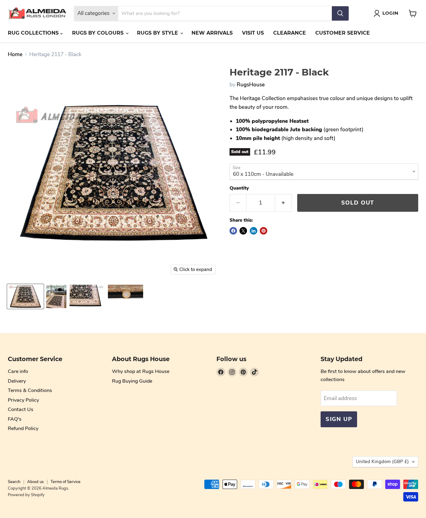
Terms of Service (65, 482)
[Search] (340, 13)
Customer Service (342, 33)
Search (14, 482)
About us (35, 482)
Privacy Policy (23, 400)
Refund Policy (23, 428)
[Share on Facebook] (233, 231)
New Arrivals (212, 33)
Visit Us (253, 33)
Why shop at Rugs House (140, 371)
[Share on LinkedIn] (253, 231)
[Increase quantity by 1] (283, 203)
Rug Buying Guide (132, 381)
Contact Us (20, 409)
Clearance (289, 33)
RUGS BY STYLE (158, 33)
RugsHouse (251, 84)
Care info (18, 371)
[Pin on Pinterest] (263, 231)
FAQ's (15, 419)
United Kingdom (382, 461)
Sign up (339, 419)
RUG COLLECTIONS (34, 33)
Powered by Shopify (26, 495)
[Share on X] (243, 231)
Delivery (17, 381)
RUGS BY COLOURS (98, 33)
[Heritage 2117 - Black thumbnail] (25, 296)
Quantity (239, 188)
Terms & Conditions (30, 390)
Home (15, 54)
